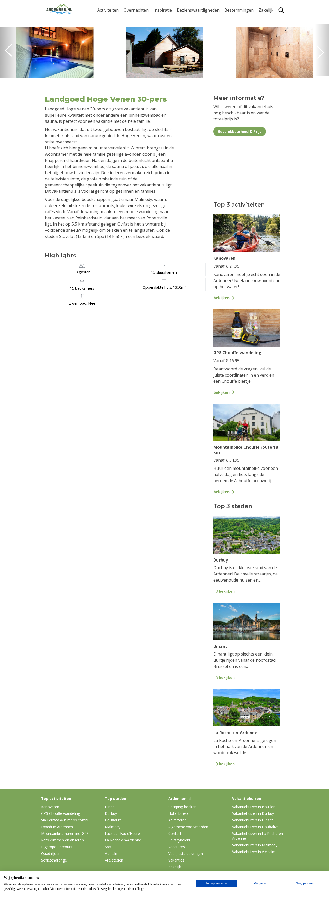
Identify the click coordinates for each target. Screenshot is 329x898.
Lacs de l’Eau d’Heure (122, 833)
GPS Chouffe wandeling (109, 30)
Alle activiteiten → (114, 72)
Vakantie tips (166, 51)
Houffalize (234, 64)
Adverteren (177, 820)
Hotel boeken (179, 813)
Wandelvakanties (169, 35)
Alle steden (114, 860)
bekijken (222, 297)
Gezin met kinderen (172, 43)
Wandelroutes (190, 19)
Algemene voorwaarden (188, 826)
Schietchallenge (54, 860)
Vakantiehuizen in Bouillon (254, 806)
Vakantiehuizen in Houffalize (255, 826)
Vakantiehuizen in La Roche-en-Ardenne (258, 836)
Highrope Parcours (115, 48)
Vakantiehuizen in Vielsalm (254, 851)
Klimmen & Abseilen (116, 56)
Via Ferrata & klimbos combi (64, 820)
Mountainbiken (112, 40)
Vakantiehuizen (139, 35)
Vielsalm (111, 853)
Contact (174, 833)
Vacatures (176, 846)
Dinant (230, 56)
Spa (228, 48)
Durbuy (231, 19)
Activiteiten (108, 10)
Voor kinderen (191, 59)
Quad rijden (50, 853)
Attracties (186, 27)
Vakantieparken (139, 43)
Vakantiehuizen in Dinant (252, 820)
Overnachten (136, 10)
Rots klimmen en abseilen (62, 840)
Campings (133, 19)
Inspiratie (162, 10)
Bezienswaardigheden (198, 10)
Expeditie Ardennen (57, 826)
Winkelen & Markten (196, 68)
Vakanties (176, 860)
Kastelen (185, 35)
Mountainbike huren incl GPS (65, 833)
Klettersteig (108, 64)
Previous (10, 52)
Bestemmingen (239, 10)
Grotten (184, 51)
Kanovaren (107, 19)
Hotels (130, 27)
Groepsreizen (272, 27)
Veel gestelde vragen (185, 853)
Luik (228, 40)
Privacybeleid (179, 840)
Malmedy (112, 826)
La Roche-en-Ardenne (237, 30)
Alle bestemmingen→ (241, 75)
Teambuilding (272, 19)
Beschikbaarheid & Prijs (239, 131)
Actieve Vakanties (170, 19)
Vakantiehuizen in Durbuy (253, 813)
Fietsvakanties (167, 27)
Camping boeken (182, 806)
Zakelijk (266, 10)
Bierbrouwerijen (192, 43)
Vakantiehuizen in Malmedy (254, 845)
